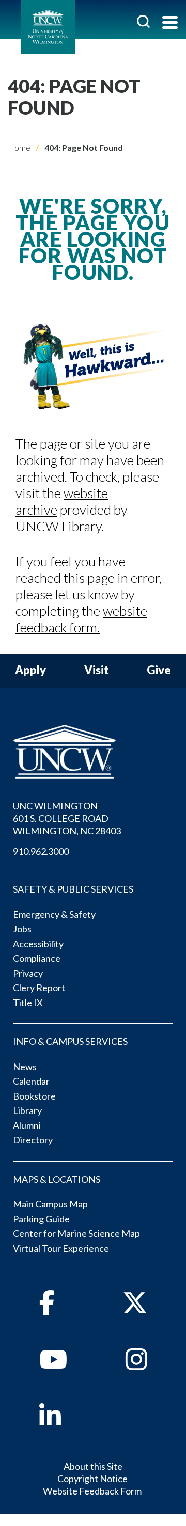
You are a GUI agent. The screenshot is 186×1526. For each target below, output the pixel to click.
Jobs (22, 928)
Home (19, 147)
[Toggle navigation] (170, 23)
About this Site (93, 1466)
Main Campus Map (50, 1204)
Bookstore (34, 1096)
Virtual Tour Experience (61, 1248)
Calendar (31, 1081)
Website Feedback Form (92, 1491)
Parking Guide (41, 1219)
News (25, 1066)
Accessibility (38, 943)
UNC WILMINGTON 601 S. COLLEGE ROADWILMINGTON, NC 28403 (67, 818)
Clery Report (39, 987)
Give (159, 670)
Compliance (36, 958)
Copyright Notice (92, 1478)
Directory (33, 1140)
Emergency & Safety (54, 914)
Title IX (28, 1002)
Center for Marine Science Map (76, 1233)
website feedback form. (81, 618)
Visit (96, 670)
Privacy (28, 973)
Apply (30, 670)
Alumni (27, 1125)
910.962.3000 (41, 851)
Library (27, 1110)
